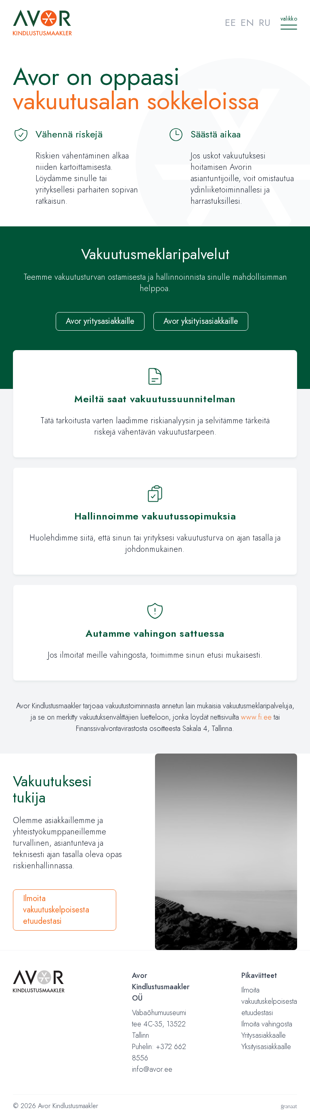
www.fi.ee (256, 717)
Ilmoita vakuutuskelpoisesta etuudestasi (56, 910)
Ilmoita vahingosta (266, 1024)
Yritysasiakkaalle (263, 1035)
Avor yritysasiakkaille (100, 321)
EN (247, 22)
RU (264, 22)
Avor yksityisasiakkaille (200, 321)
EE (230, 22)
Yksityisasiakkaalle (266, 1046)
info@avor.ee (152, 1069)
